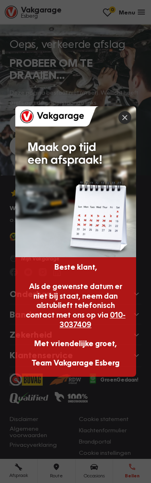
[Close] (124, 117)
